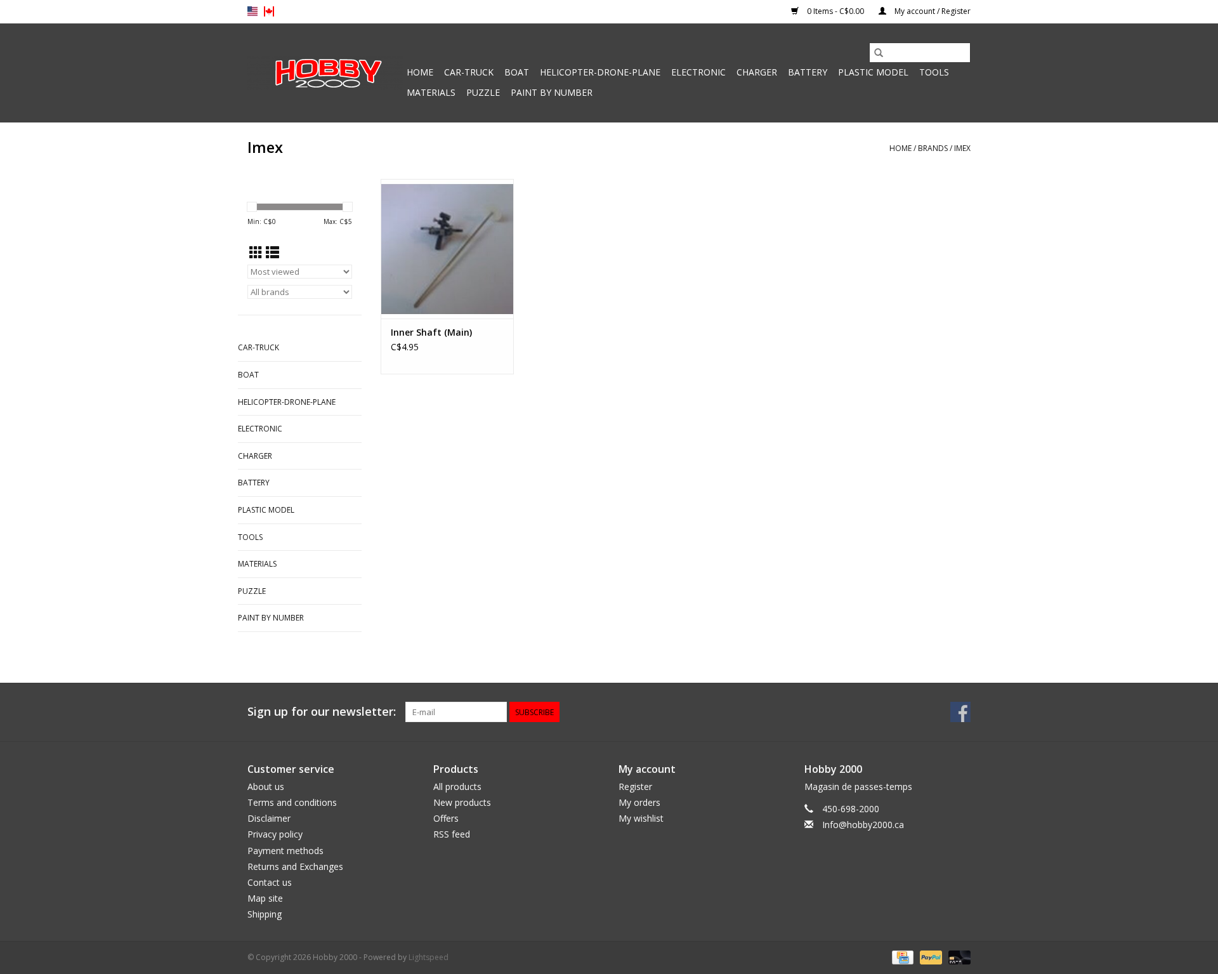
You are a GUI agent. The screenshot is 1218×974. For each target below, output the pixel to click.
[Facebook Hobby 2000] (960, 712)
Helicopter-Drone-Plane (600, 72)
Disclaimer (269, 818)
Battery (807, 72)
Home (420, 72)
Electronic (698, 72)
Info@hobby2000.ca (863, 825)
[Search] (878, 53)
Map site (265, 898)
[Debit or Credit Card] (957, 957)
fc (269, 11)
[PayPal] (929, 957)
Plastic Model (873, 72)
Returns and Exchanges (295, 866)
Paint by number (552, 92)
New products (462, 802)
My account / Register (932, 11)
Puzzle (483, 92)
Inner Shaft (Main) (431, 332)
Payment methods (285, 851)
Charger (757, 72)
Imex (962, 148)
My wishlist (641, 818)
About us (265, 786)
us (252, 11)
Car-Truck (469, 72)
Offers (446, 818)
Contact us (269, 882)
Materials (431, 92)
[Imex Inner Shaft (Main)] (447, 249)
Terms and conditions (292, 802)
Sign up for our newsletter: (321, 711)
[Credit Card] (901, 957)
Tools (934, 72)
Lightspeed (429, 957)
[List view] (272, 252)
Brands (933, 148)
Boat (516, 72)
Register (635, 786)
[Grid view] (256, 252)
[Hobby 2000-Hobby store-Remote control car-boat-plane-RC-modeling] (325, 73)
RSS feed (451, 834)
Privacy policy (275, 834)
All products (457, 786)
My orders (639, 802)
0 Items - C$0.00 (835, 11)
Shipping (264, 914)
